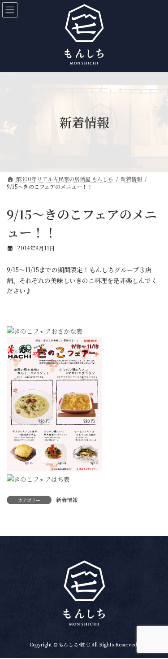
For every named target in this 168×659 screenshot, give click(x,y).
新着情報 (67, 499)
